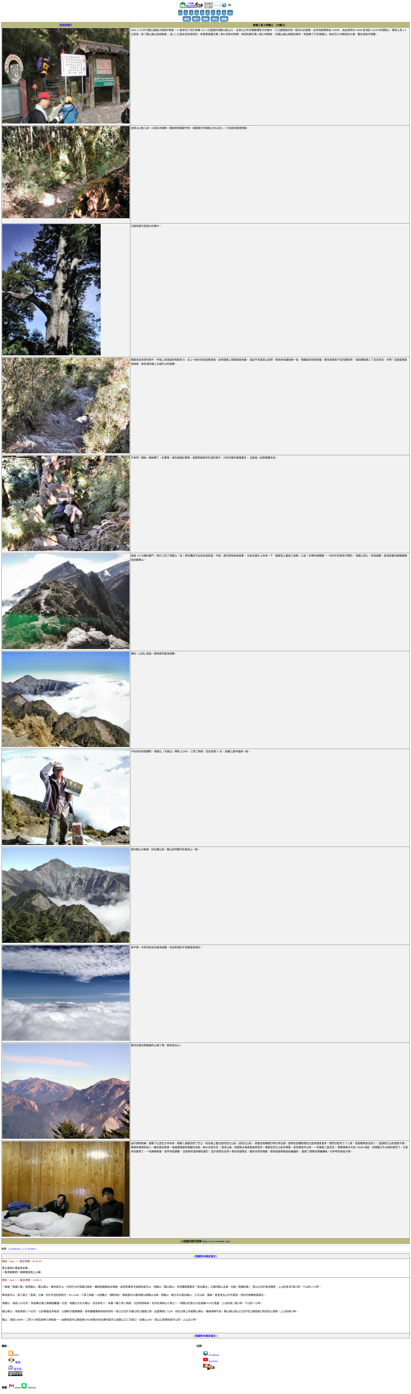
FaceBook (213, 1355)
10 (230, 12)
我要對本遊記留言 (205, 1256)
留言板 (17, 1369)
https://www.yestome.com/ (216, 1241)
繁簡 (17, 1362)
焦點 (205, 19)
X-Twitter (30, 1248)
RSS (16, 1355)
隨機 (224, 19)
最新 (186, 19)
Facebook (15, 1248)
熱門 (196, 19)
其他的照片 (65, 25)
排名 (214, 19)
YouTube (213, 1361)
